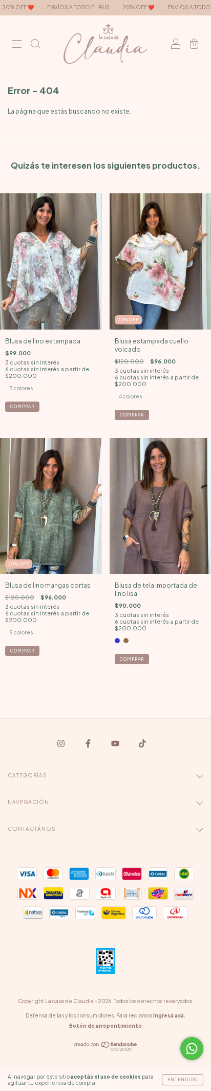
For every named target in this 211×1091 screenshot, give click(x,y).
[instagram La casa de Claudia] (61, 744)
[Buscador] (35, 45)
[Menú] (17, 45)
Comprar (22, 406)
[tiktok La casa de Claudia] (142, 744)
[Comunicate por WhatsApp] (191, 1048)
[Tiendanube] (106, 1048)
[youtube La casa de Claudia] (115, 744)
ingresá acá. (169, 1015)
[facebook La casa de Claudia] (88, 744)
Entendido (182, 1079)
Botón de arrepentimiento (105, 1026)
